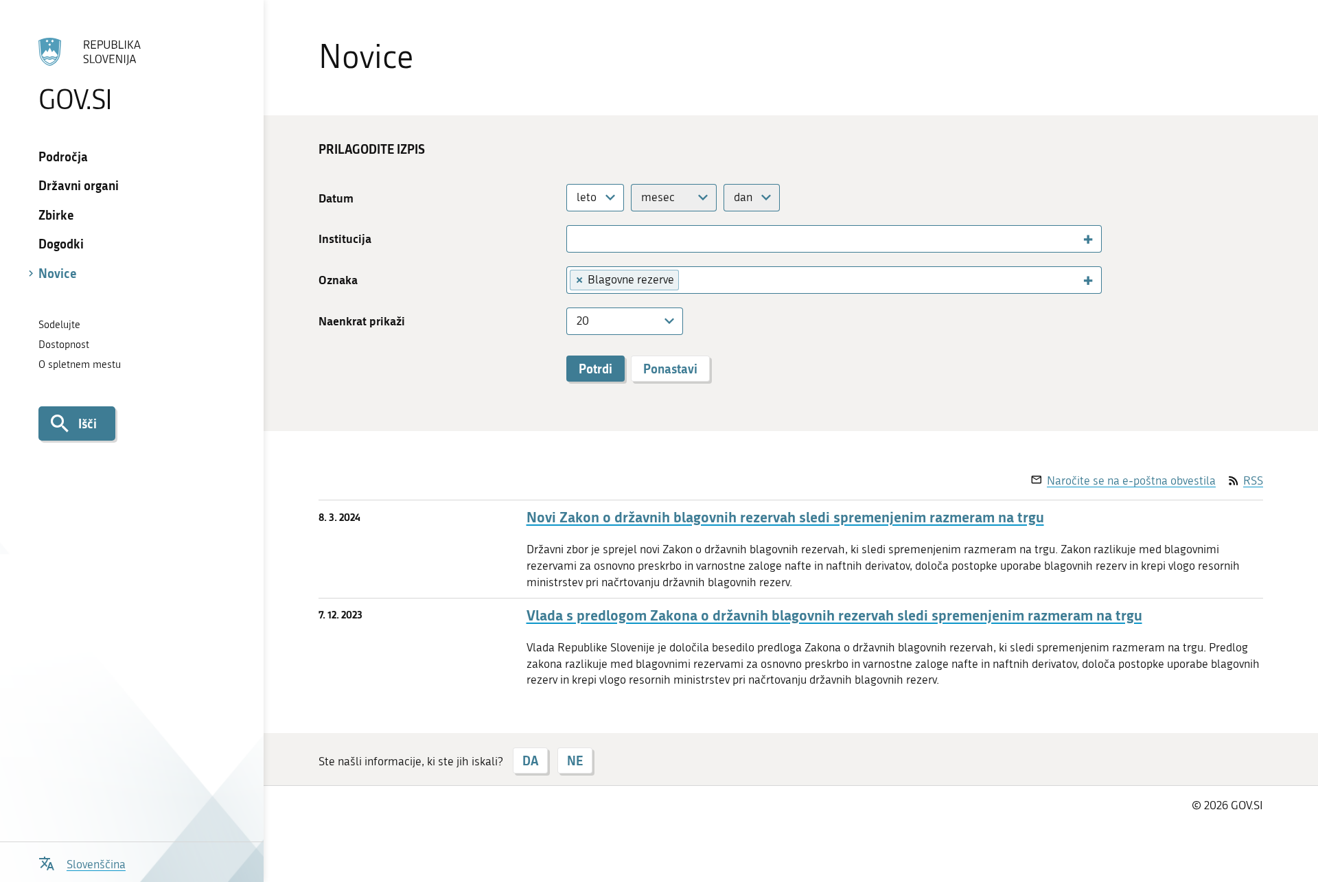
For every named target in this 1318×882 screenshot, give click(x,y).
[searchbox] (577, 238)
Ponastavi (670, 369)
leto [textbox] (587, 197)
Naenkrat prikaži (362, 321)
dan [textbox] (743, 197)
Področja (63, 156)
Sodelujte (59, 324)
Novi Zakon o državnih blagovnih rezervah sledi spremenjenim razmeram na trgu (785, 517)
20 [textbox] (583, 320)
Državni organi (78, 185)
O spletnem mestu (79, 364)
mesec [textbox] (658, 197)
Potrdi (595, 369)
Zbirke (56, 215)
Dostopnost (63, 344)
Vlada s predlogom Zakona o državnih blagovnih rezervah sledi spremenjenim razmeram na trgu (834, 615)
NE (575, 760)
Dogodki (61, 244)
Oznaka (338, 280)
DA (530, 760)
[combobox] (595, 197)
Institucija (345, 238)
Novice (57, 273)
